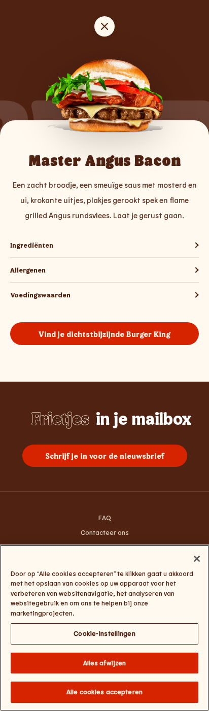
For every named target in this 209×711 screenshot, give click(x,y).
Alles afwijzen (104, 663)
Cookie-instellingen (104, 633)
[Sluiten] (197, 559)
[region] (104, 628)
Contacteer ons (105, 532)
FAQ (104, 518)
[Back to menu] (104, 26)
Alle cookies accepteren (104, 692)
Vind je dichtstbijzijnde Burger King (104, 333)
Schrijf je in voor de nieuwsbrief (104, 455)
